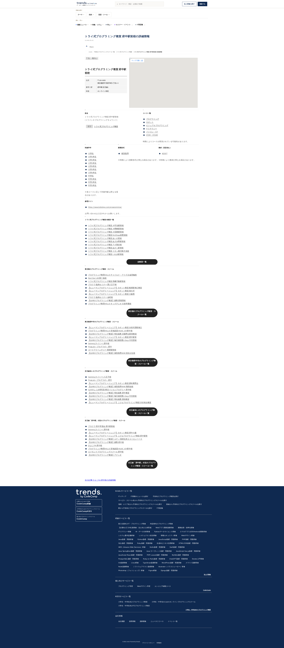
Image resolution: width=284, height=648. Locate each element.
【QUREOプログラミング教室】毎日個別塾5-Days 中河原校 (112, 340)
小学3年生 (92, 163)
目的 (91, 15)
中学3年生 (92, 185)
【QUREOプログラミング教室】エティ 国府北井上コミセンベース (115, 439)
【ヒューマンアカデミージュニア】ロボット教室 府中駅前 (112, 337)
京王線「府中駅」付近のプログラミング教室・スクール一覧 (142, 464)
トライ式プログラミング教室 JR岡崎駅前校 (106, 229)
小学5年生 (92, 169)
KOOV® (165, 153)
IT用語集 (141, 25)
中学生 (91, 176)
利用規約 (159, 643)
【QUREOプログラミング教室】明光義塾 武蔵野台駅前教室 (112, 334)
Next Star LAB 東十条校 (97, 278)
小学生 (91, 153)
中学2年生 (92, 182)
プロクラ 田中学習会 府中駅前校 (101, 426)
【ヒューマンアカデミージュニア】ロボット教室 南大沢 (111, 291)
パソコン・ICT (152, 132)
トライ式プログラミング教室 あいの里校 (105, 238)
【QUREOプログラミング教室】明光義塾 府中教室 (108, 393)
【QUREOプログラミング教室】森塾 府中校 (106, 442)
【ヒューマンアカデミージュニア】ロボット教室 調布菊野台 (113, 383)
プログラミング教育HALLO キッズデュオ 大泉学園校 (109, 304)
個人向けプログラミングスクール (86, 518)
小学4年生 (92, 166)
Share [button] (92, 47)
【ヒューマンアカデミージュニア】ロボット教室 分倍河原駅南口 (115, 327)
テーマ (81, 15)
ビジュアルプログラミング (157, 125)
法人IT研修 (207, 574)
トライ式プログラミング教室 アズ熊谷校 (105, 244)
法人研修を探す (189, 4)
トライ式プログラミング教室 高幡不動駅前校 (106, 281)
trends (90, 52)
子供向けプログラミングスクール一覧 (104, 52)
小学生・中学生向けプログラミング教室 (198, 610)
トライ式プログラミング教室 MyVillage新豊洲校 (107, 235)
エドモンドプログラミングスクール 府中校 (106, 452)
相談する (202, 4)
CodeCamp (207, 590)
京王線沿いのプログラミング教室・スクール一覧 (142, 411)
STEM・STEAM (152, 135)
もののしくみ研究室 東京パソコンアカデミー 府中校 (109, 389)
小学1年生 (92, 157)
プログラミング (152, 119)
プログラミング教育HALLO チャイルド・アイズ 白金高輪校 (112, 275)
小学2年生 (92, 160)
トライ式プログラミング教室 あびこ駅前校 (106, 248)
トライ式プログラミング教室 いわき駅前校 (106, 254)
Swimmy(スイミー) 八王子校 (99, 377)
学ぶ (109, 25)
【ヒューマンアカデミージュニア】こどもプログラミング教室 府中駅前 (118, 436)
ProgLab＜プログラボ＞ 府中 (100, 346)
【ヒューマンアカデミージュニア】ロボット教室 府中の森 (112, 433)
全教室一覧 (142, 262)
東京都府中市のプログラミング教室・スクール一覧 (142, 362)
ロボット (150, 122)
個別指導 (125, 153)
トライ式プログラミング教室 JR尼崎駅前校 (106, 232)
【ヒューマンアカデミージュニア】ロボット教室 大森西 (111, 294)
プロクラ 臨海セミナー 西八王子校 (102, 284)
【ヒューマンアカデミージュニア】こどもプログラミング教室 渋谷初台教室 (119, 402)
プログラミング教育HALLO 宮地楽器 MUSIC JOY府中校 (110, 331)
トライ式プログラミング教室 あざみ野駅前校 (106, 241)
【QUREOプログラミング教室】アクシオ (105, 455)
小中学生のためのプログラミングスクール (88, 510)
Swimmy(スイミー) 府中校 (98, 343)
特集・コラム (97, 25)
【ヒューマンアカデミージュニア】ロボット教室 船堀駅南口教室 (115, 288)
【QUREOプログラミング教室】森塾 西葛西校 (107, 300)
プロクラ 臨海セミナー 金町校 (100, 297)
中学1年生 (92, 179)
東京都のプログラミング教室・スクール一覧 (142, 313)
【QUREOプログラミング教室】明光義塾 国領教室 (108, 399)
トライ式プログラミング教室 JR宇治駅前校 (106, 225)
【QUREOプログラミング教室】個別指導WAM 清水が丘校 (111, 353)
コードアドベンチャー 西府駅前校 (102, 350)
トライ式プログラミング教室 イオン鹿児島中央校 (108, 251)
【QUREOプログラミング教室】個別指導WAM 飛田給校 (110, 386)
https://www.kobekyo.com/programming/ (105, 207)
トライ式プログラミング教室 (124, 52)
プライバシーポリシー (148, 643)
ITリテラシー (151, 128)
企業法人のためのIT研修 (84, 503)
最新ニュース (82, 25)
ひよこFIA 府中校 (95, 445)
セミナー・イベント (124, 25)
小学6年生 (92, 172)
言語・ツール (103, 15)
